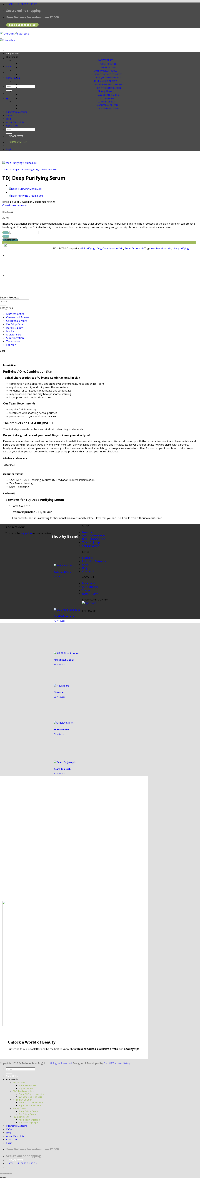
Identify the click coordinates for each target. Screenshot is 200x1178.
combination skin (161, 248)
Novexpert (88, 532)
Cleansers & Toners (17, 317)
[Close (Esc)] (10, 1173)
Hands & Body (14, 327)
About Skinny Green (108, 95)
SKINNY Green (90, 546)
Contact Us (12, 125)
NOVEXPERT (105, 60)
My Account (89, 583)
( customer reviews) (14, 205)
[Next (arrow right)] (4, 1177)
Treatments (13, 341)
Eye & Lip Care (14, 324)
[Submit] (9, 90)
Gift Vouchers (90, 586)
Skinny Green (105, 91)
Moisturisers (13, 334)
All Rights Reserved (61, 1063)
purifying (183, 248)
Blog (8, 118)
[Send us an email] (21, 58)
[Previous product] (12, 192)
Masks (10, 331)
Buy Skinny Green (109, 98)
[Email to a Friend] (23, 252)
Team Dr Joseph (105, 101)
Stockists (87, 557)
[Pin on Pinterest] (29, 252)
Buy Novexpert (108, 67)
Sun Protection (15, 338)
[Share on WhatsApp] (5, 252)
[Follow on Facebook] (85, 614)
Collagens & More (16, 320)
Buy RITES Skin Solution (109, 88)
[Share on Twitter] (17, 252)
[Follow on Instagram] (91, 614)
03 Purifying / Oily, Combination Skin (39, 169)
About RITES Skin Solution (108, 84)
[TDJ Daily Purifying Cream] (26, 195)
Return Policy (90, 593)
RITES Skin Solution (105, 81)
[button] (5, 166)
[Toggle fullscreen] (4, 1173)
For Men (11, 345)
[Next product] (12, 185)
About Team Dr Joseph (108, 105)
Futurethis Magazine (16, 111)
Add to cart (10, 240)
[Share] (7, 1173)
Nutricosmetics (15, 314)
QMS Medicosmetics (105, 70)
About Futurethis (15, 122)
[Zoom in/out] (1, 1173)
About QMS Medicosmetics (108, 74)
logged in (26, 533)
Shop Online (12, 53)
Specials (87, 590)
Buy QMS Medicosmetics (108, 77)
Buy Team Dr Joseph (109, 108)
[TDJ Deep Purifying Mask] (25, 189)
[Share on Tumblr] (35, 252)
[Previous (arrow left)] (1, 1177)
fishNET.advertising (117, 1063)
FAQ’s (9, 115)
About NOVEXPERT (109, 64)
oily (175, 248)
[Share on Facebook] (11, 252)
